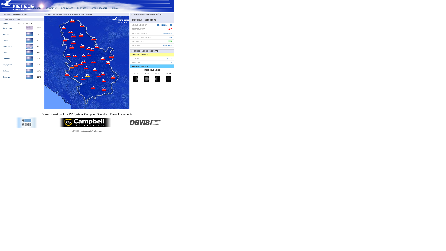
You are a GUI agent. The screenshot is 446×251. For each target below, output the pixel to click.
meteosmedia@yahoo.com (91, 131)
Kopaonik (6, 59)
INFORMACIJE (67, 8)
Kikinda (6, 53)
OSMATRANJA (51, 8)
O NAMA (115, 8)
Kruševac (6, 77)
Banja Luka (7, 28)
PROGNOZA (36, 8)
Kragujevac (7, 65)
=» (7, 23)
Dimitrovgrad (8, 46)
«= (4, 23)
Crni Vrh (6, 40)
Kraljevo (6, 71)
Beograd (6, 34)
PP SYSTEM (82, 8)
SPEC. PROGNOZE (99, 8)
